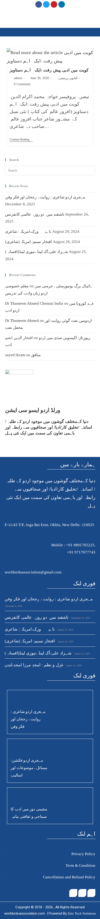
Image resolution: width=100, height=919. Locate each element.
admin (18, 78)
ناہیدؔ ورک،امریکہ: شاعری (28, 231)
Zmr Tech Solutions (82, 913)
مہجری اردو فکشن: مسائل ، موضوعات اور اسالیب (29, 767)
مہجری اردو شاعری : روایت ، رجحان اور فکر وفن (45, 197)
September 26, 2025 (80, 618)
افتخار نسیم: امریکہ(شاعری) (28, 241)
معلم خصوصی (17, 286)
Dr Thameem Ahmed (22, 320)
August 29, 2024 (65, 629)
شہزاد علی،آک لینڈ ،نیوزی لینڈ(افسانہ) (36, 251)
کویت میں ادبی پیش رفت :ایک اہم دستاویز (49, 70)
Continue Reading (21, 139)
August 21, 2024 (73, 665)
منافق (36, 355)
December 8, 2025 (13, 606)
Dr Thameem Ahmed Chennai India (34, 303)
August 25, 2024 (81, 653)
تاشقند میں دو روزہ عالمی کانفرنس (34, 214)
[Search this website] (50, 170)
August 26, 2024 (65, 641)
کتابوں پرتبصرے (67, 78)
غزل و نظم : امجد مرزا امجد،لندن (34, 665)
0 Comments (22, 84)
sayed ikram (15, 355)
